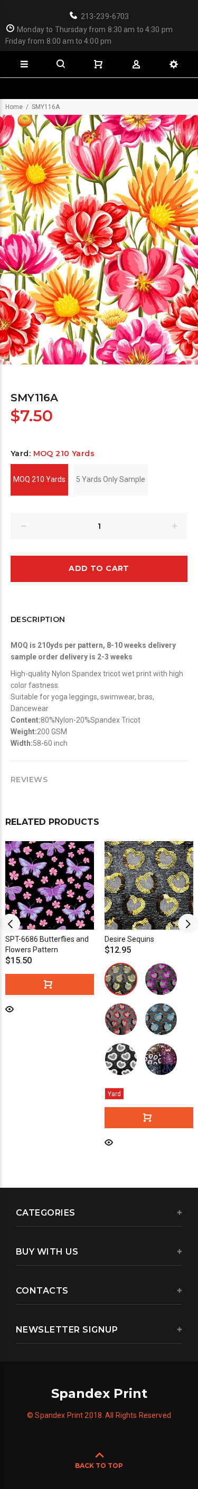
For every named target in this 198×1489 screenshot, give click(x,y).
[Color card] (161, 1059)
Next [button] (188, 924)
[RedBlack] (121, 1019)
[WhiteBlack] (121, 1059)
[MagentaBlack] (161, 979)
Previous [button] (10, 924)
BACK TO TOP (99, 1466)
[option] (99, 239)
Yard (114, 1094)
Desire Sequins (129, 939)
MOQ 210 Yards (39, 479)
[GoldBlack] (121, 979)
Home (14, 107)
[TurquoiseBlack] (161, 1019)
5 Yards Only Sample (110, 479)
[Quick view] (9, 1008)
